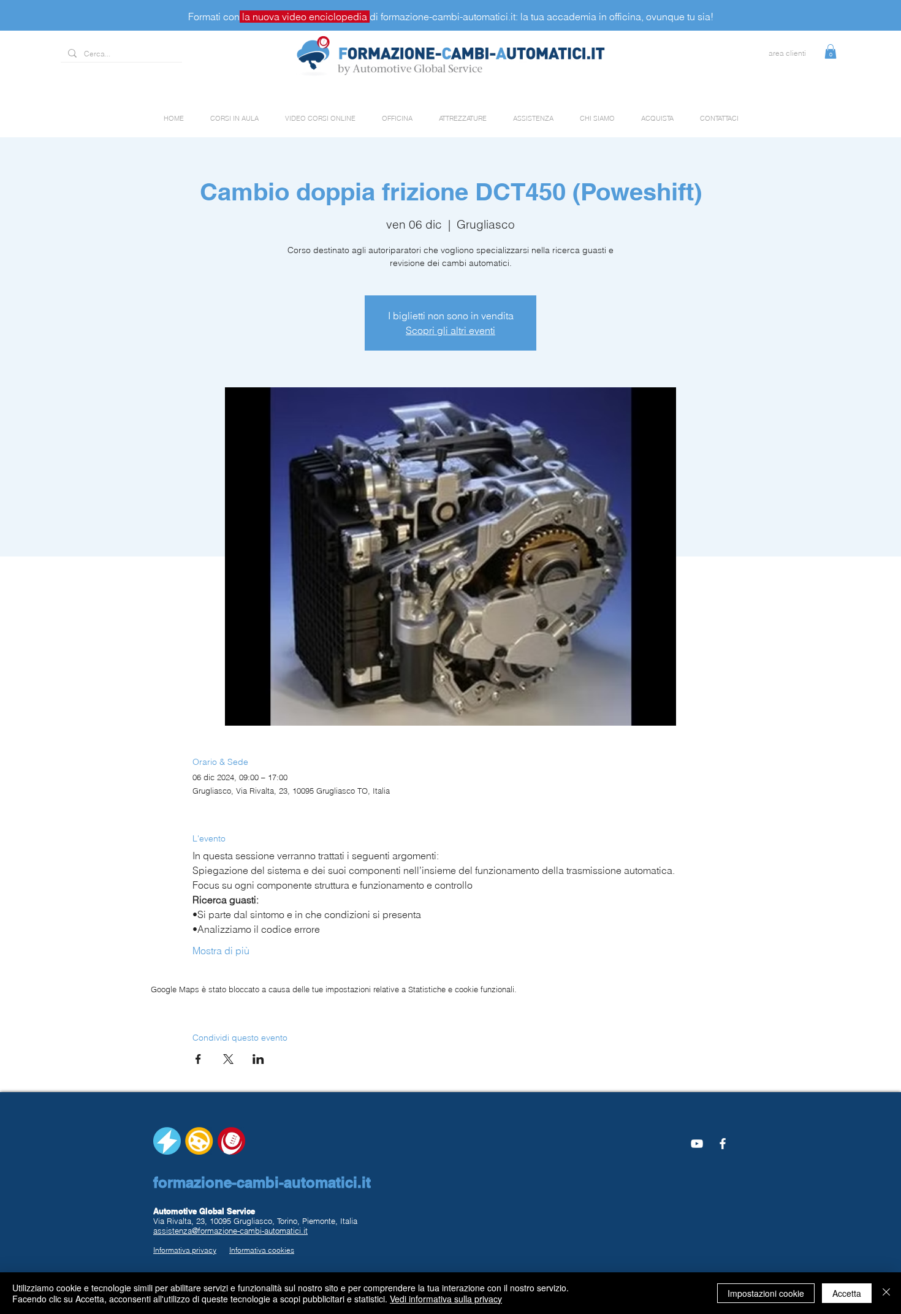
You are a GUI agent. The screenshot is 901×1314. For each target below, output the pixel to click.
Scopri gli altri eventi (450, 330)
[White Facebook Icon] (722, 1143)
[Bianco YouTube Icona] (697, 1143)
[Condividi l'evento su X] (228, 1059)
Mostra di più (220, 950)
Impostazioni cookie (766, 1293)
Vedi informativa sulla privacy (446, 1299)
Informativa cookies (261, 1250)
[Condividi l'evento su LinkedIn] (258, 1059)
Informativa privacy (184, 1250)
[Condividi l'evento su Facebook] (198, 1059)
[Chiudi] (886, 1293)
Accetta (846, 1293)
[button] (830, 51)
